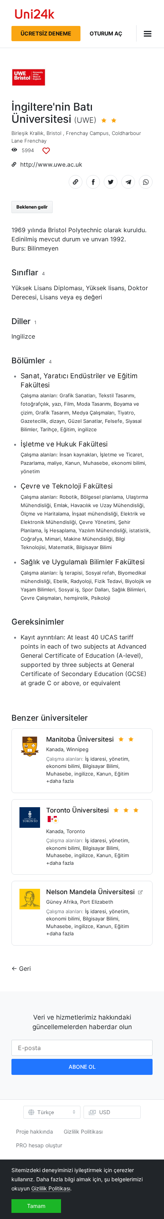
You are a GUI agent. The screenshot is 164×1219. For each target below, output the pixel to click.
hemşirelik (76, 598)
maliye (54, 463)
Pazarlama (32, 463)
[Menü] (144, 33)
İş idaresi (95, 759)
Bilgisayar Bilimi (94, 547)
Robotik (68, 497)
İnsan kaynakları (78, 454)
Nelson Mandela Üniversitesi (90, 892)
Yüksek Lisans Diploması (46, 288)
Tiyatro (125, 413)
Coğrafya (31, 539)
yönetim (30, 471)
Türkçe (45, 1112)
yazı (56, 404)
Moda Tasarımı (94, 404)
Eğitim (67, 429)
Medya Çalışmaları (93, 413)
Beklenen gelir (32, 207)
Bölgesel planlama (101, 497)
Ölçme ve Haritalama (45, 514)
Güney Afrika (61, 902)
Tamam (36, 1206)
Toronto (75, 831)
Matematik (60, 547)
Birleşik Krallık (27, 133)
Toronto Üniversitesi (77, 810)
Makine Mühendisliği (88, 539)
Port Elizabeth (96, 902)
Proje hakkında (34, 1131)
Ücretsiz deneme (46, 33)
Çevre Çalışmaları (41, 598)
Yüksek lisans (105, 288)
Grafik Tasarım (52, 413)
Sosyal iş (68, 589)
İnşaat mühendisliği (94, 514)
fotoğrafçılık (35, 404)
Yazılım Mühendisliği (102, 530)
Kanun (72, 463)
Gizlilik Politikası (83, 1131)
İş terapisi (70, 573)
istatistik (139, 530)
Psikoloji (100, 598)
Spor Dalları (95, 589)
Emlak (61, 505)
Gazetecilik (34, 421)
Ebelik (60, 581)
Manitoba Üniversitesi (80, 739)
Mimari (53, 539)
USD (104, 1112)
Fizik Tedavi (108, 581)
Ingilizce (23, 336)
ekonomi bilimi (128, 463)
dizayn (57, 421)
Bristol (54, 133)
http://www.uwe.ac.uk (51, 164)
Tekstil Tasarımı (116, 395)
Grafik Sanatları (77, 395)
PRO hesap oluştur (39, 1145)
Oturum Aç (106, 33)
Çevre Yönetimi (97, 522)
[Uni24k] (35, 15)
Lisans (49, 297)
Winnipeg (77, 749)
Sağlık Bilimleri (128, 589)
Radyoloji (81, 581)
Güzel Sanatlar (85, 421)
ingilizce (87, 429)
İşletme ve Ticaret (121, 454)
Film (69, 404)
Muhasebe (95, 463)
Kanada (54, 749)
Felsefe (113, 421)
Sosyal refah (100, 573)
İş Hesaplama (60, 530)
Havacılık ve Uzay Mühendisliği (107, 505)
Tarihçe (48, 429)
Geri (25, 968)
